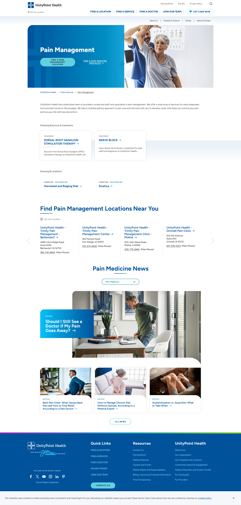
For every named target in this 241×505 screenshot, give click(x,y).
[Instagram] (50, 477)
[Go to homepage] (45, 5)
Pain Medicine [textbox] (112, 281)
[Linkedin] (57, 477)
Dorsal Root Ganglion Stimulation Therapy (61, 141)
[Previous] (28, 240)
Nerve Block (108, 140)
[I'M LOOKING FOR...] (211, 3)
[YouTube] (44, 477)
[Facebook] (31, 477)
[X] (37, 477)
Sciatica (104, 186)
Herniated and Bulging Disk (61, 186)
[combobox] (120, 282)
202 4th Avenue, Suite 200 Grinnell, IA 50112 (175, 238)
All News (120, 422)
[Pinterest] (64, 477)
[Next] (212, 240)
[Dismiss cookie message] (233, 498)
